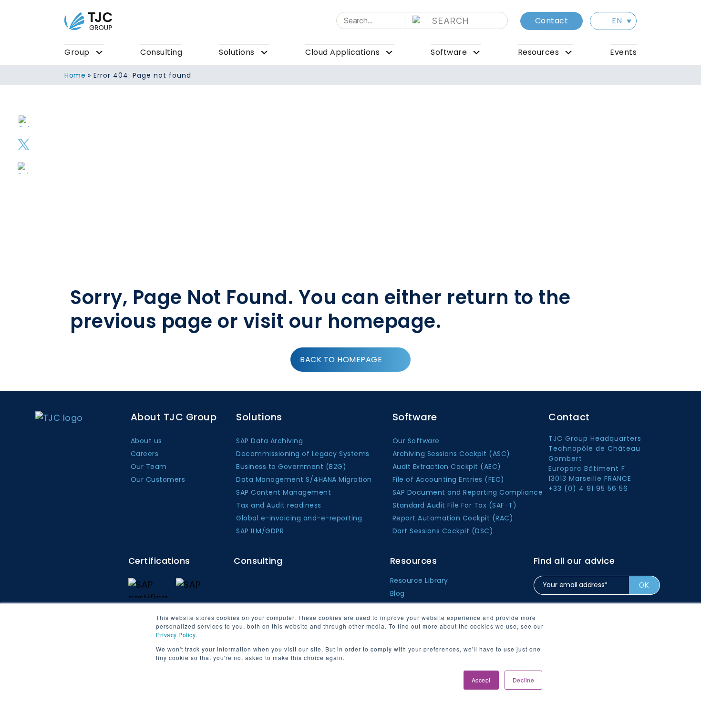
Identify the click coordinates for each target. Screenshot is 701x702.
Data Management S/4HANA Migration (304, 479)
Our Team (149, 466)
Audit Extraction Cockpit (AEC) (446, 466)
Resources (538, 52)
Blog (397, 593)
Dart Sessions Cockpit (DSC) (443, 531)
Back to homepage (341, 359)
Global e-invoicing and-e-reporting (299, 518)
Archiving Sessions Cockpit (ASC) (451, 453)
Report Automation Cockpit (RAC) (453, 518)
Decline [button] (524, 680)
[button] (613, 21)
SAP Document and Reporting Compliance (467, 492)
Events (623, 52)
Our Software (416, 441)
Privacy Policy (176, 635)
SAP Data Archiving (269, 441)
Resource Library (419, 580)
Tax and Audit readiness (278, 505)
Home (74, 75)
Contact (551, 20)
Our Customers (158, 479)
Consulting (161, 52)
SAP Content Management (283, 492)
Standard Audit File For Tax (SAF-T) (454, 505)
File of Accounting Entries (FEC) (448, 479)
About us (146, 441)
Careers (145, 453)
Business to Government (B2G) (291, 466)
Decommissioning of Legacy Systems (303, 453)
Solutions (237, 52)
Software (449, 52)
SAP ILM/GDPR (260, 531)
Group (77, 52)
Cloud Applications (342, 52)
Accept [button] (481, 680)
